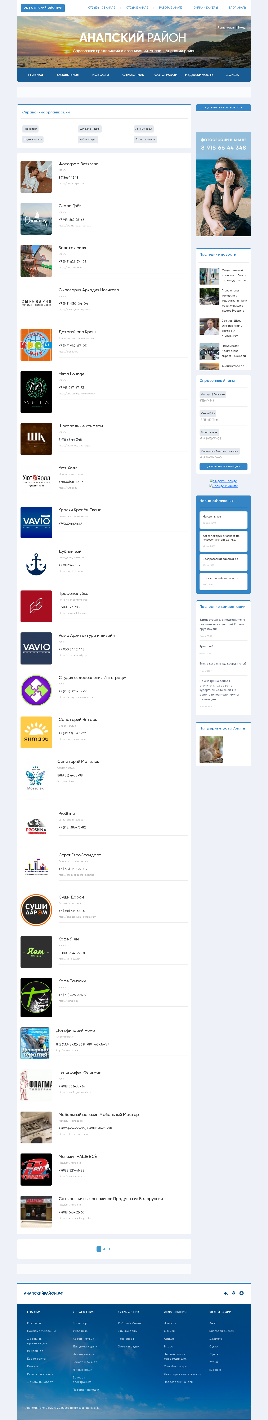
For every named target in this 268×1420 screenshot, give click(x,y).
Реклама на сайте (40, 1374)
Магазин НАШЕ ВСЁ (78, 1157)
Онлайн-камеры (175, 1366)
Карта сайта (36, 1358)
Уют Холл (68, 468)
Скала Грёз (70, 206)
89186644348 (207, 400)
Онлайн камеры (205, 7)
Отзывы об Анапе (101, 7)
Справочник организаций (46, 112)
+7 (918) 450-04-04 (211, 457)
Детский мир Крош (77, 332)
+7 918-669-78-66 (209, 420)
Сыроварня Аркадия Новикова (89, 290)
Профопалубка (74, 594)
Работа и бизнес (145, 139)
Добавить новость (40, 1382)
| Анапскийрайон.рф (45, 8)
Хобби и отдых (88, 139)
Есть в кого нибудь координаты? (223, 663)
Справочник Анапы (217, 381)
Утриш (214, 1362)
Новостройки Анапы (178, 1382)
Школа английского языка (220, 578)
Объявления (68, 75)
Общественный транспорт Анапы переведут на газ (234, 275)
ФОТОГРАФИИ (220, 1312)
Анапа (213, 1323)
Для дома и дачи (90, 129)
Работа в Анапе (170, 7)
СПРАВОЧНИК (128, 1312)
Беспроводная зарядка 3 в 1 (221, 559)
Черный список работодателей (176, 1356)
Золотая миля (72, 248)
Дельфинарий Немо (75, 1031)
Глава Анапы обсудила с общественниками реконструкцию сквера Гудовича (234, 300)
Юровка (215, 1369)
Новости (100, 75)
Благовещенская (221, 1331)
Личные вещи (143, 129)
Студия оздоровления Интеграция (93, 678)
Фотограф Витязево (78, 164)
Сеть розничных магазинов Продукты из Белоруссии (111, 1199)
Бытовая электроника (82, 1380)
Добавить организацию (223, 467)
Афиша (232, 75)
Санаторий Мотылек (78, 762)
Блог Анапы (238, 7)
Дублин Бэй (70, 552)
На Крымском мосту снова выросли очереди (234, 351)
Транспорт (30, 129)
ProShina (67, 814)
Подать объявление (41, 1331)
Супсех (214, 1354)
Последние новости (218, 254)
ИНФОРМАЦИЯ (175, 1312)
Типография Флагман (80, 1073)
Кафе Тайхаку (72, 981)
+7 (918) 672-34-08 (210, 438)
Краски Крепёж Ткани (80, 510)
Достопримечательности (179, 1374)
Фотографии (165, 75)
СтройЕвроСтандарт (80, 855)
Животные (80, 1331)
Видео (168, 1346)
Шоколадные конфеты (81, 426)
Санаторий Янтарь (78, 720)
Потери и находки (86, 1389)
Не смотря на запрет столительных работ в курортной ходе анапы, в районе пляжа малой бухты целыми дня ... (219, 690)
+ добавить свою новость (223, 108)
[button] (126, 64)
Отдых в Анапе (137, 7)
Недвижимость (199, 75)
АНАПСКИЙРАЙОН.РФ (43, 1293)
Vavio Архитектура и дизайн (87, 636)
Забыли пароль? (236, 32)
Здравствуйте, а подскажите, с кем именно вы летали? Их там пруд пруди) (222, 624)
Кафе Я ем (69, 939)
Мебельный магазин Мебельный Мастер (99, 1115)
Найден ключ (212, 516)
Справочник (133, 75)
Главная (35, 75)
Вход (241, 27)
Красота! (206, 646)
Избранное (35, 1351)
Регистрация (226, 27)
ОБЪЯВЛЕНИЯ (83, 1312)
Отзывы (169, 1331)
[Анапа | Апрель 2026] (211, 749)
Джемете (216, 1338)
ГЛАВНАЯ (34, 1312)
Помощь (33, 1366)
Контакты (34, 1323)
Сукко (213, 1346)
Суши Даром (71, 897)
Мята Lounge (72, 374)
